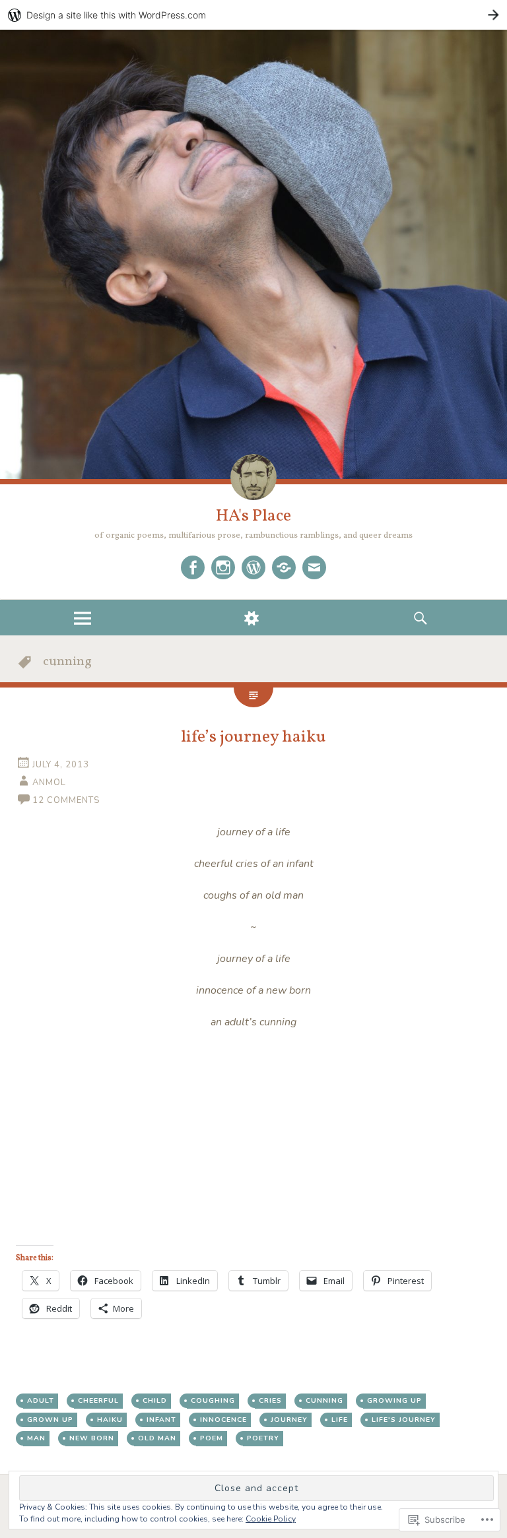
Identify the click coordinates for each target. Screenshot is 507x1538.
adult (40, 1400)
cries (270, 1400)
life (339, 1420)
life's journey (404, 1420)
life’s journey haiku (253, 737)
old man (157, 1438)
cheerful (98, 1400)
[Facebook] (193, 567)
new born (91, 1438)
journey (289, 1420)
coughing (213, 1400)
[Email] (314, 567)
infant (161, 1420)
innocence (223, 1420)
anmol (49, 782)
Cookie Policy (271, 1519)
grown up (50, 1420)
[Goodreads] (284, 567)
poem (211, 1438)
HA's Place (253, 516)
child (155, 1400)
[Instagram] (223, 567)
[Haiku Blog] (253, 567)
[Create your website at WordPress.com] (253, 15)
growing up (394, 1400)
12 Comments (66, 800)
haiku (110, 1420)
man (36, 1438)
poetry (263, 1438)
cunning (324, 1400)
